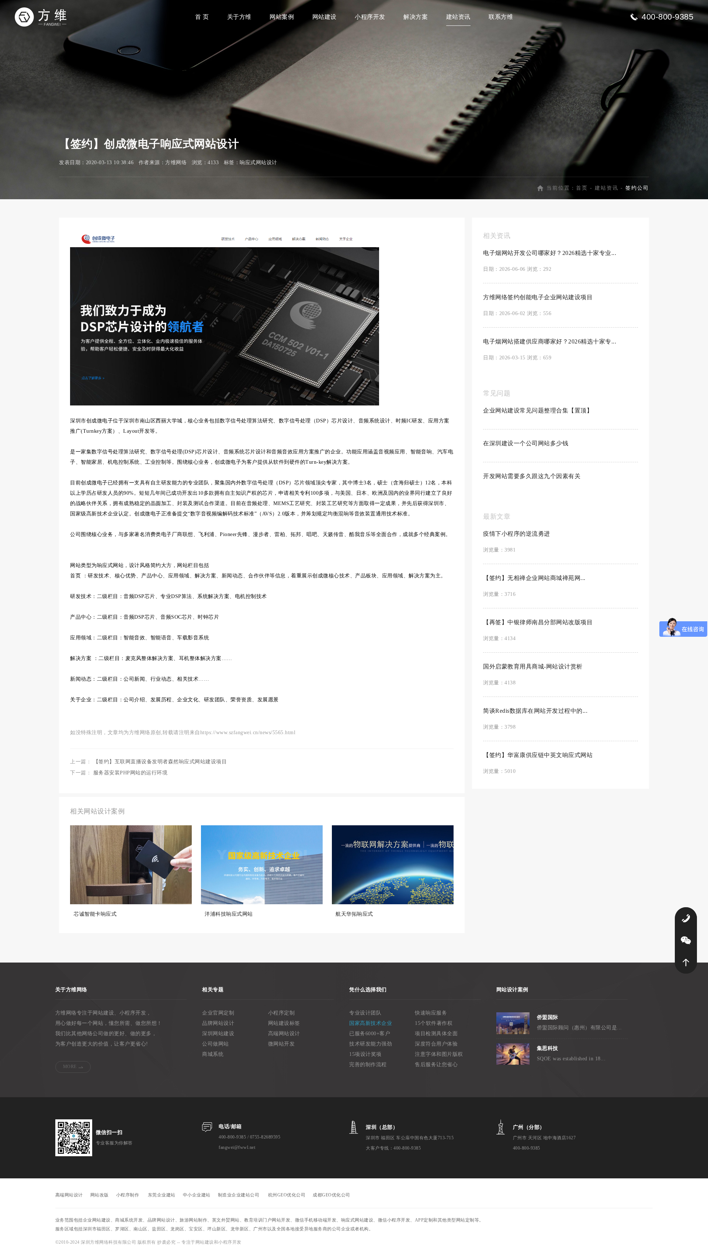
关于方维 (239, 17)
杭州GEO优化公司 (287, 1195)
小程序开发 (370, 17)
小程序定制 (281, 1013)
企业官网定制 (218, 1013)
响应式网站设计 (258, 162)
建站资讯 (458, 17)
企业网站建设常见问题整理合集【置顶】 (538, 410)
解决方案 (415, 17)
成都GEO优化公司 (331, 1195)
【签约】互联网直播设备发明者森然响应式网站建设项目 (160, 761)
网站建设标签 (284, 1023)
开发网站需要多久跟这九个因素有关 (531, 476)
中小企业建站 (197, 1195)
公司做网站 (215, 1044)
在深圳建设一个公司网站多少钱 (525, 443)
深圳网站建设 (218, 1033)
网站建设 (324, 17)
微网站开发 (281, 1044)
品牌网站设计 (218, 1023)
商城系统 (212, 1054)
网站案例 (282, 17)
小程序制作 (127, 1195)
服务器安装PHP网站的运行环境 (130, 772)
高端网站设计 (284, 1033)
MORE (70, 1066)
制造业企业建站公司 (239, 1195)
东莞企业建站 (162, 1195)
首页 (582, 188)
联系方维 (501, 17)
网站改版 (99, 1195)
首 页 (202, 17)
